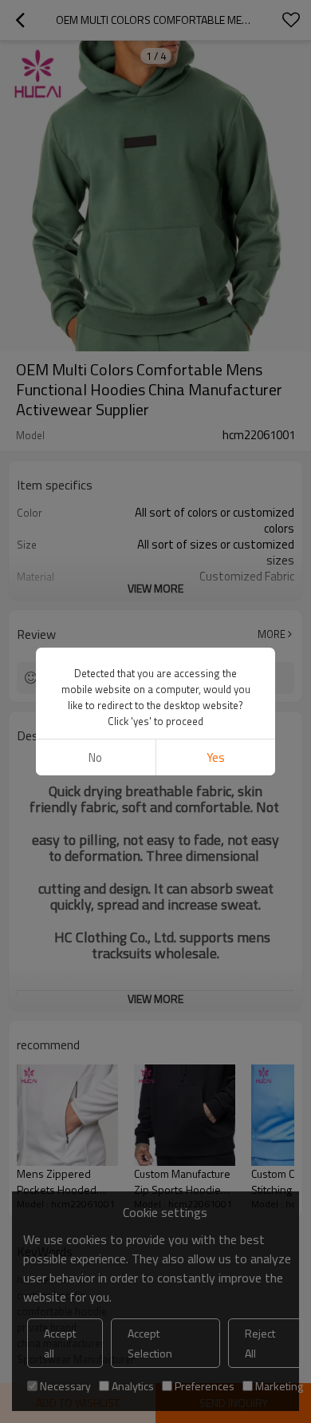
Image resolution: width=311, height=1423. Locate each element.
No (95, 757)
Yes (216, 757)
